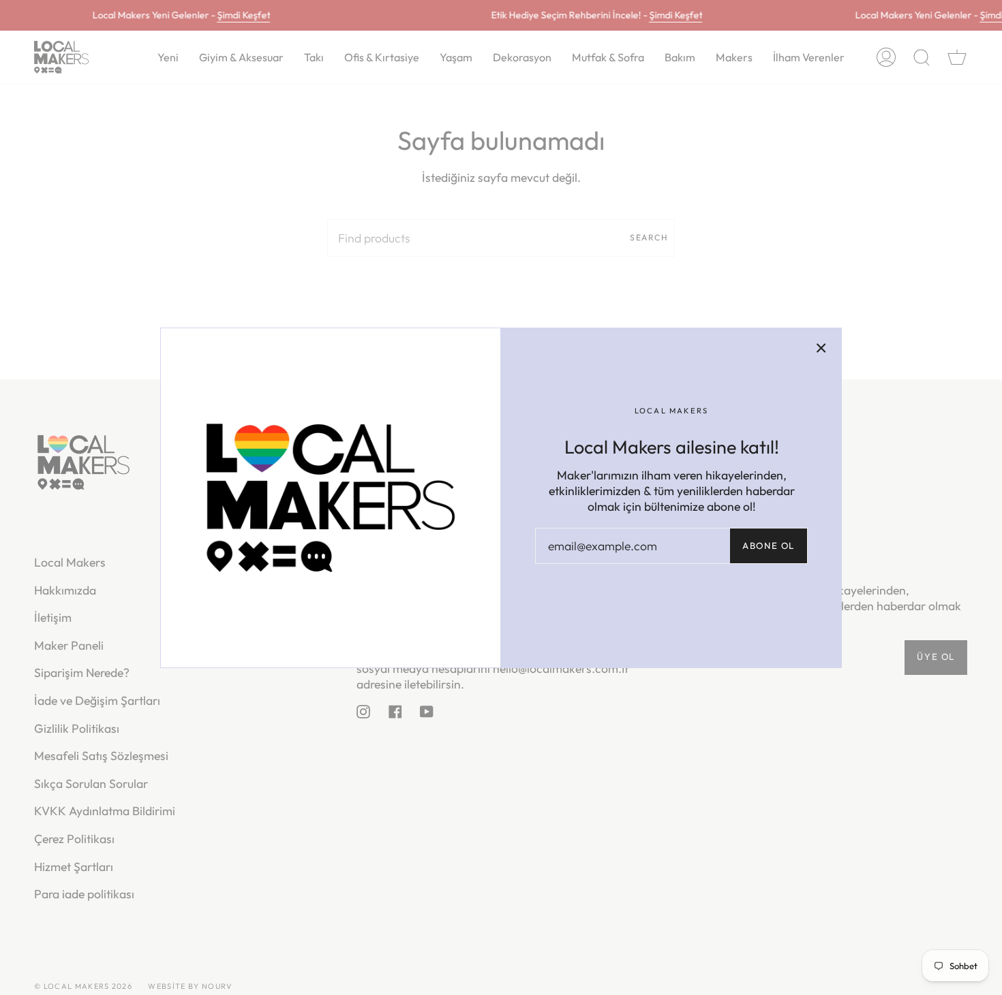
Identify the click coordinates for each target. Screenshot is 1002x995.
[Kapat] (821, 348)
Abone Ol (768, 545)
